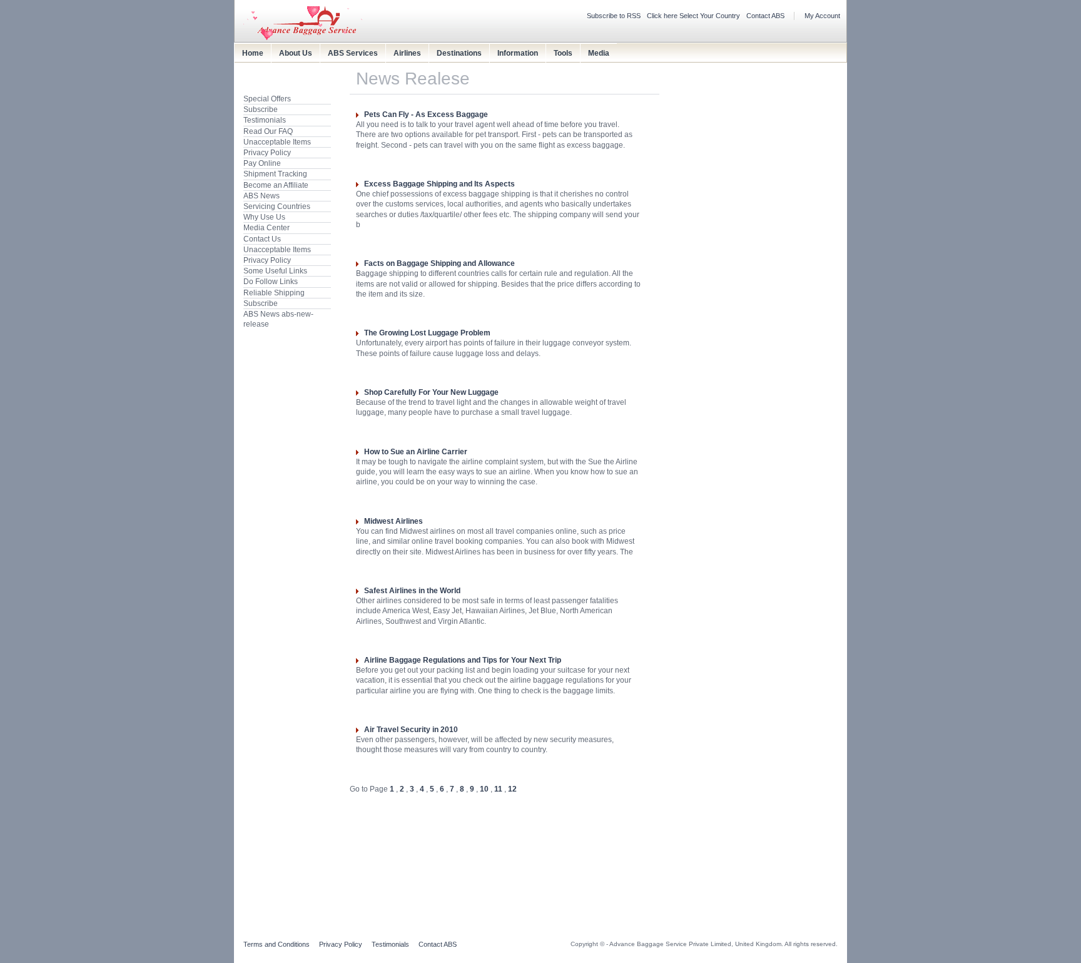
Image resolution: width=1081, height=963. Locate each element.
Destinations (459, 53)
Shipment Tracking (275, 174)
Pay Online (262, 163)
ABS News (261, 195)
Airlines (407, 53)
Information (517, 53)
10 (484, 789)
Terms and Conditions (276, 944)
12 (512, 789)
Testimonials (264, 120)
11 (498, 789)
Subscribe (260, 109)
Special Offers (267, 98)
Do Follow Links (270, 281)
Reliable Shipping (274, 292)
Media (598, 53)
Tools (563, 53)
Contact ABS (765, 15)
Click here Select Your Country (693, 15)
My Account (822, 15)
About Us (295, 53)
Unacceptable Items (277, 142)
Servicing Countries (276, 206)
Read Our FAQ (268, 131)
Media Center (266, 227)
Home (252, 53)
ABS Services (353, 53)
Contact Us (262, 239)
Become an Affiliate (275, 185)
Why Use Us (264, 217)
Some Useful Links (275, 271)
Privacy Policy (267, 152)
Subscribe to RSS (614, 15)
